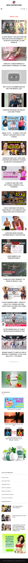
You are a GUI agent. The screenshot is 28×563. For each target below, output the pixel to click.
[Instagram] (22, 9)
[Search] (26, 9)
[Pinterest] (24, 9)
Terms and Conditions (7, 498)
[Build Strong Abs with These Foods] (6, 518)
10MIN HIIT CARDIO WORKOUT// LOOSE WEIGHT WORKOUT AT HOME (14, 65)
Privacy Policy (5, 477)
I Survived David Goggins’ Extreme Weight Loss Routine (14, 234)
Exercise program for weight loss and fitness (14, 111)
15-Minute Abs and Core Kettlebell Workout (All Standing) (14, 185)
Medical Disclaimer (6, 491)
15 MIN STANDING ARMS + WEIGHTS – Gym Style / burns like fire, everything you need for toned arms (14, 305)
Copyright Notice (6, 484)
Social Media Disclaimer (8, 494)
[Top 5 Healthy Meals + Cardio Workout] (6, 509)
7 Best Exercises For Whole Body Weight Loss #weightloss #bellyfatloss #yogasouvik (14, 210)
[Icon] (14, 27)
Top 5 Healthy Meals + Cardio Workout (17, 507)
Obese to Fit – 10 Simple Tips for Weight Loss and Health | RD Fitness (14, 135)
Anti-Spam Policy (6, 481)
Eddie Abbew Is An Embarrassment (14, 257)
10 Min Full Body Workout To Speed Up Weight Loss (14, 280)
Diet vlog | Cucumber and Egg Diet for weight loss (14, 88)
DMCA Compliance (6, 487)
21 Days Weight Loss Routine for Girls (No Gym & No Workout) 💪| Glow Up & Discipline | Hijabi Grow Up (14, 40)
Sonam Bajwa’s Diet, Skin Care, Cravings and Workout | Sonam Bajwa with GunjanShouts (14, 160)
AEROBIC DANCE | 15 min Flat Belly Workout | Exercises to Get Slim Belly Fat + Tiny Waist (14, 354)
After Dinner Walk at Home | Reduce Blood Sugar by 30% (14, 330)
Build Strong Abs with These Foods (19, 516)
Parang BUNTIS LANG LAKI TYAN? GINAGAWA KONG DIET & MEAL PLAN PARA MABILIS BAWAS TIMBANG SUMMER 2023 (18, 528)
